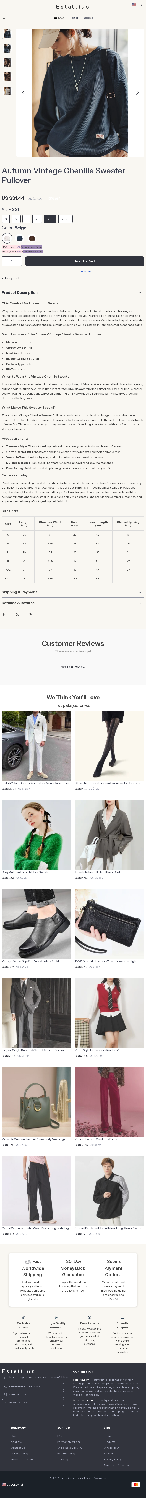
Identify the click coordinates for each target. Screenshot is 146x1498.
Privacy (87, 1478)
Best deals (88, 17)
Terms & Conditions (23, 1459)
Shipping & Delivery (69, 1447)
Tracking (62, 1459)
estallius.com (81, 1379)
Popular (74, 17)
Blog (14, 1436)
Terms (80, 1478)
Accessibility (100, 1478)
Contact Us (18, 1447)
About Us (17, 1441)
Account (109, 1453)
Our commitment (84, 1400)
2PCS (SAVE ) (11, 247)
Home (108, 1436)
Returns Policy (66, 1453)
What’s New (111, 1447)
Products (109, 1441)
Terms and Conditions (118, 1465)
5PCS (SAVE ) (12, 251)
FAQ (59, 1436)
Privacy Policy (19, 1453)
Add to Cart (85, 261)
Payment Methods (69, 1441)
